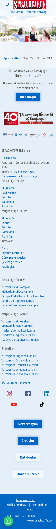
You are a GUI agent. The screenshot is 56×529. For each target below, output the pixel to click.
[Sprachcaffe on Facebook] (28, 393)
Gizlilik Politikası (17, 505)
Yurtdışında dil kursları (15, 321)
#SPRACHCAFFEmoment (15, 383)
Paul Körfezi (9, 193)
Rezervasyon (28, 424)
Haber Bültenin (28, 474)
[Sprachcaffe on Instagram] (9, 393)
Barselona (7, 202)
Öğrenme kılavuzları (13, 257)
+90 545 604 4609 (23, 172)
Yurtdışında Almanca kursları (19, 370)
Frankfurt (7, 206)
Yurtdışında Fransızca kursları (19, 365)
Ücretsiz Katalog (36, 12)
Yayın (30, 509)
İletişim (28, 440)
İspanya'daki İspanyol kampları (20, 305)
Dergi (4, 248)
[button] (15, 516)
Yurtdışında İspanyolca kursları (20, 360)
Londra (5, 223)
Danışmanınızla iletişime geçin (19, 176)
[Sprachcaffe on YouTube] (14, 404)
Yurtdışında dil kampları (15, 287)
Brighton (6, 197)
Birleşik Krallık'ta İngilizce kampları (22, 296)
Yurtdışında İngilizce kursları (18, 356)
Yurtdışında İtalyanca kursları (19, 374)
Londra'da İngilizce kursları (18, 335)
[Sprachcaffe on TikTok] (42, 404)
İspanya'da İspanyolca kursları (20, 340)
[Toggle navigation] (50, 5)
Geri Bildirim (39, 505)
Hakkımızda (8, 158)
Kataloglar (7, 267)
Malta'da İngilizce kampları (17, 292)
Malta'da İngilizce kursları (17, 326)
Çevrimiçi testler (11, 262)
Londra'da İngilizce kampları (18, 301)
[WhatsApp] (8, 521)
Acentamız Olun (25, 500)
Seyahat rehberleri (12, 253)
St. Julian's (7, 188)
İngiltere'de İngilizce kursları (18, 331)
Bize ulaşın (16, 12)
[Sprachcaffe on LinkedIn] (46, 393)
